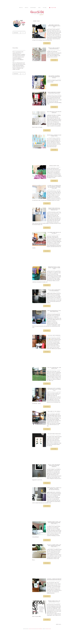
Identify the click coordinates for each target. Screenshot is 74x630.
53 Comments (58, 137)
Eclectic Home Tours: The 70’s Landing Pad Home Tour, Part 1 (54, 545)
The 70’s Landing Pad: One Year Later (54, 368)
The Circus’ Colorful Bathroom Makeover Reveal (54, 76)
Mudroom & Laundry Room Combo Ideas (54, 135)
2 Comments (58, 28)
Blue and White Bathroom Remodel (54, 112)
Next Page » (58, 624)
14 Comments (58, 211)
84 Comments (59, 391)
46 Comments (58, 167)
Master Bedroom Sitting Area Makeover (54, 311)
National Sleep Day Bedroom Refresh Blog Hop (54, 25)
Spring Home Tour (54, 165)
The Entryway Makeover (54, 433)
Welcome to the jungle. (54, 411)
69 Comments (58, 50)
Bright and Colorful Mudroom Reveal (54, 48)
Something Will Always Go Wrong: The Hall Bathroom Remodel (54, 488)
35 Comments (58, 270)
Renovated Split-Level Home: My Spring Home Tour (54, 267)
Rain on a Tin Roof (37, 12)
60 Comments (58, 548)
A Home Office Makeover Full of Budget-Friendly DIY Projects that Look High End (54, 187)
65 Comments (58, 292)
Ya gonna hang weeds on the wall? (54, 233)
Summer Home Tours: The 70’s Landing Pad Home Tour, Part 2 (54, 522)
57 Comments (58, 435)
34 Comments (58, 603)
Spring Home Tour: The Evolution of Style (54, 601)
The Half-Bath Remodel (54, 335)
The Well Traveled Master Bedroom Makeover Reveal (54, 579)
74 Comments (58, 189)
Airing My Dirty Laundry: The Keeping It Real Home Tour (54, 389)
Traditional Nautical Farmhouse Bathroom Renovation (54, 209)
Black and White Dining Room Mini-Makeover (54, 93)
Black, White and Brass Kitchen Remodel (54, 290)
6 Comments (58, 94)
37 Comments (59, 79)
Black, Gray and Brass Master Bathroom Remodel (54, 465)
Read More (47, 43)
